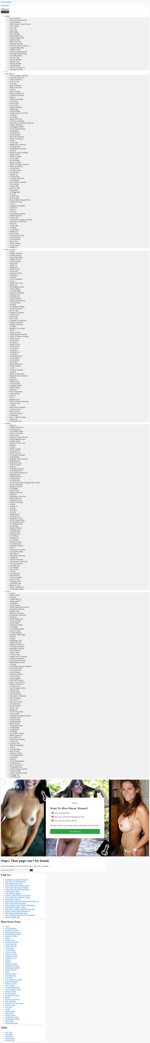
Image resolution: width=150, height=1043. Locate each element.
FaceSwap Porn (15, 237)
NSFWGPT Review (17, 680)
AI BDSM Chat (15, 583)
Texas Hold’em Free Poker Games (17, 885)
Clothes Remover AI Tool (19, 113)
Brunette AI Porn (16, 542)
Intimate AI (13, 506)
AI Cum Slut (14, 158)
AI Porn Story (14, 623)
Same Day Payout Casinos (14, 1003)
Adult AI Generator (16, 559)
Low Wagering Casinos (13, 980)
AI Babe (13, 405)
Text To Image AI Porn (18, 688)
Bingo (7, 938)
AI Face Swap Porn (16, 712)
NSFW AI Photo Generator (19, 336)
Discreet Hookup (16, 60)
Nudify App (14, 109)
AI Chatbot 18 (15, 451)
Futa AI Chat (14, 103)
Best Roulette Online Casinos (15, 907)
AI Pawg (13, 664)
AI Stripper (13, 350)
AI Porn (12, 508)
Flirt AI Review (15, 650)
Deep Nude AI (15, 575)
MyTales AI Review (17, 613)
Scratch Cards (10, 1005)
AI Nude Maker (15, 749)
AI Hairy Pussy (15, 763)
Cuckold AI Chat (16, 500)
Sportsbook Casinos (12, 1017)
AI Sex (12, 204)
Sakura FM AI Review (17, 301)
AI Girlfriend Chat (16, 524)
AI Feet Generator (16, 309)
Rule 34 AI (13, 241)
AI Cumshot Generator (18, 214)
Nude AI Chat (14, 269)
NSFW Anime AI (16, 735)
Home (7, 16)
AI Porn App (14, 198)
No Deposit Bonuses (12, 987)
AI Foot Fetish (15, 160)
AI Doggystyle (15, 192)
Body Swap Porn (16, 87)
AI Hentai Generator (17, 469)
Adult (7, 926)
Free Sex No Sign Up (17, 67)
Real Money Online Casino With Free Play (20, 909)
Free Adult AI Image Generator (20, 666)
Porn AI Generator (16, 392)
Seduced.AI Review (17, 645)
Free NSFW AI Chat (17, 733)
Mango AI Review (16, 486)
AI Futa (12, 447)
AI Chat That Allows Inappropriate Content (25, 483)
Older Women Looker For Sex (20, 24)
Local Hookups (15, 22)
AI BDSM (13, 731)
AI (6, 71)
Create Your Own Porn (18, 550)
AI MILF (13, 227)
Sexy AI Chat (14, 81)
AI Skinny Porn (15, 530)
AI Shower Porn (15, 409)
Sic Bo (7, 1009)
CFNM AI (13, 208)
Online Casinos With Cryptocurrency (18, 895)
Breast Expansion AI (17, 93)
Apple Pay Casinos (12, 930)
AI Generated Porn (16, 755)
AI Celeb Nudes (15, 291)
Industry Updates (11, 964)
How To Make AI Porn (18, 417)
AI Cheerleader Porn (17, 522)
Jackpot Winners (11, 970)
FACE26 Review (16, 670)
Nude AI (13, 759)
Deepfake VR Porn (16, 546)
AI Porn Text (14, 435)
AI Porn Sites (14, 652)
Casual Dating (10, 950)
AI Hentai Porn (15, 147)
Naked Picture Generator (18, 334)
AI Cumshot (14, 540)
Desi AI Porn (14, 233)
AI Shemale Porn (16, 356)
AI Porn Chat (14, 176)
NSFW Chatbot (15, 449)
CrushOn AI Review (17, 95)
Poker (7, 997)
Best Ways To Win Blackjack (15, 881)
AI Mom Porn (14, 479)
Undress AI (14, 174)
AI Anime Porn (15, 534)
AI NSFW (13, 510)
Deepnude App (15, 475)
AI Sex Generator (16, 279)
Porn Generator (10, 249)
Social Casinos (10, 1015)
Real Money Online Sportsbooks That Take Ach (22, 901)
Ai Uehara (13, 83)
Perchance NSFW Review (19, 437)
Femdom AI (14, 231)
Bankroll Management (13, 934)
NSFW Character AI (17, 587)
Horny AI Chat (15, 585)
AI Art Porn (14, 101)
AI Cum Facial (15, 239)
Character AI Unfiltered (18, 696)
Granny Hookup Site (17, 38)
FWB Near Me (15, 50)
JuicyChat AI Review (17, 78)
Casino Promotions (11, 942)
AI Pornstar (14, 757)
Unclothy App (15, 297)
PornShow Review (16, 674)
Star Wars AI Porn (16, 702)
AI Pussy (13, 378)
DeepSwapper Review (17, 439)
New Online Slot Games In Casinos (17, 897)
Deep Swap (14, 317)
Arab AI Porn (14, 714)
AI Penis (13, 305)
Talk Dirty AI (14, 554)
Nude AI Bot (14, 490)
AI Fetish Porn (15, 565)
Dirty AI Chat (14, 411)
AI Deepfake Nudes (17, 589)
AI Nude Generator (16, 370)
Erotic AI (13, 210)
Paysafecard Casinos (12, 995)
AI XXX (13, 512)
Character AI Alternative (18, 320)
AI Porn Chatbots (16, 577)
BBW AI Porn (15, 723)
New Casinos (10, 985)
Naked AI (13, 494)
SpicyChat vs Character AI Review (22, 123)
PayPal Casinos (10, 993)
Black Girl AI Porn (16, 166)
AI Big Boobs (14, 727)
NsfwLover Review (16, 139)
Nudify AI (13, 247)
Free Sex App (14, 58)
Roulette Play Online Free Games (17, 880)
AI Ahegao (13, 354)
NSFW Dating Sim (16, 619)
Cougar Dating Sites (17, 48)
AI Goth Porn (14, 360)
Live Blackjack (10, 976)
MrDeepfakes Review (17, 662)
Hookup (8, 962)
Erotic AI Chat (15, 188)
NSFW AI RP (14, 595)
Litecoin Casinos (11, 974)
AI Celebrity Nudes (16, 552)
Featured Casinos (11, 956)
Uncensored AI (15, 429)
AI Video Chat (15, 133)
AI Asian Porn (15, 686)
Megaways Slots (11, 983)
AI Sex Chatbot (15, 678)
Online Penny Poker (12, 891)
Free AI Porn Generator (18, 182)
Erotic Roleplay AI (16, 364)
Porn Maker (9, 74)
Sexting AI (13, 710)
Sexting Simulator (16, 107)
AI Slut (12, 141)
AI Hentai (13, 115)
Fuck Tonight (14, 26)
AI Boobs (13, 277)
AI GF (12, 397)
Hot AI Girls (14, 311)
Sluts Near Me (15, 40)
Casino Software (11, 946)
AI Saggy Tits (14, 775)
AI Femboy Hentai (16, 625)
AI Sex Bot (14, 362)
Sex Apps (8, 1007)
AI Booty (13, 597)
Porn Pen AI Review (17, 137)
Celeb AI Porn (15, 393)
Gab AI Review (15, 672)
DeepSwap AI (15, 399)
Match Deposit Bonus (12, 899)
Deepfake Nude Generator (19, 459)
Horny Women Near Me (18, 20)
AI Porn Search (15, 441)
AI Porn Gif (14, 741)
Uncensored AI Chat (17, 235)
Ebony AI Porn (15, 344)
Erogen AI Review (16, 492)
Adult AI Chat (15, 579)
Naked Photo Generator (18, 149)
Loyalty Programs (11, 981)
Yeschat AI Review (16, 322)
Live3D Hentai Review (18, 660)
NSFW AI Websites (16, 99)
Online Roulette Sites (12, 917)
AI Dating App (15, 777)
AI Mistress (14, 603)
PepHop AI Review (16, 684)
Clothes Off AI (15, 154)
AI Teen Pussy (15, 358)
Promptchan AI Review (18, 615)
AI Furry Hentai (15, 261)
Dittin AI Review (16, 498)
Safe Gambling (10, 1001)
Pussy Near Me (15, 18)
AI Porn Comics (15, 465)
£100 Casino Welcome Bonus (15, 903)
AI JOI (12, 251)
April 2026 (9, 1036)
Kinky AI (13, 467)
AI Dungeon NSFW (17, 127)
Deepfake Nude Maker (18, 635)
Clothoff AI (14, 558)
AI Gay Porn (14, 569)
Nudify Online (15, 388)
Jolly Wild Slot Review (13, 893)
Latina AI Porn (15, 338)
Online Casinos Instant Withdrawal (17, 911)
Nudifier (12, 639)
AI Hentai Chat (15, 718)
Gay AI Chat (14, 105)
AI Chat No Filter (16, 668)
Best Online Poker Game (14, 883)
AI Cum (12, 571)
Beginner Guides (11, 936)
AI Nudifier (14, 488)
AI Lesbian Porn (15, 544)
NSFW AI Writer (16, 156)
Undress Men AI (15, 599)
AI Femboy (14, 117)
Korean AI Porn (15, 706)
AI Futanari (14, 627)
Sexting (8, 423)
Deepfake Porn (15, 295)
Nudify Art (13, 285)
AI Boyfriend (14, 180)
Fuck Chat (13, 30)
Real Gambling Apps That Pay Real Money (20, 905)
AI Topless (13, 342)
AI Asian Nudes (15, 621)
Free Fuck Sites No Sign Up (19, 46)
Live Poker (9, 978)
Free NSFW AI (15, 737)
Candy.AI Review (16, 79)
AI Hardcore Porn (16, 202)
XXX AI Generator (16, 433)
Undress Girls (14, 611)
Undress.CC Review (17, 313)
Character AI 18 (15, 581)
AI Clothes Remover (17, 178)
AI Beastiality (14, 457)
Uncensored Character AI (18, 473)
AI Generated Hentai (17, 629)
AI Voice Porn (15, 676)
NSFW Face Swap (16, 283)
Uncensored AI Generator (19, 561)
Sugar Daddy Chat (16, 36)
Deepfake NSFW (16, 386)
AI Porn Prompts (15, 633)
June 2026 (8, 1034)
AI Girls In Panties (16, 413)
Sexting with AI (15, 601)
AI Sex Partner (15, 605)
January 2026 (10, 1038)
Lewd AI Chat (15, 743)
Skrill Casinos (10, 1011)
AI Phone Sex (14, 516)
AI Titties (13, 326)
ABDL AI (13, 265)
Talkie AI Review (16, 299)
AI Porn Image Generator (18, 769)
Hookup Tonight (15, 63)
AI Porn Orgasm (15, 366)
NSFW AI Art (14, 382)
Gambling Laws (10, 958)
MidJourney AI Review (18, 145)
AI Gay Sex (14, 318)
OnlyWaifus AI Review (18, 496)
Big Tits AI (13, 380)
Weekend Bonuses (11, 1023)
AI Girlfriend (14, 184)
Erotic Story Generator (17, 407)
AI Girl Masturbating (17, 761)
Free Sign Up (75, 831)
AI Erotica (13, 617)
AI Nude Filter (15, 384)
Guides (7, 960)
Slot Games (9, 1013)
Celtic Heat (5, 5)
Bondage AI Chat (16, 518)
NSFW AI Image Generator (19, 164)
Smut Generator (15, 91)
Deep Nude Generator (17, 739)
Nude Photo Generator (17, 556)
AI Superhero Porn (16, 725)
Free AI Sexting (15, 698)
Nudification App (16, 641)
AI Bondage (14, 526)
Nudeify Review (15, 643)
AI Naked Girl (15, 704)
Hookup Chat (14, 61)
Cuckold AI (14, 275)
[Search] (31, 870)
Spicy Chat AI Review (17, 682)
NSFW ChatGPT (16, 216)
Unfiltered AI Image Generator (20, 716)
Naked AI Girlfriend (17, 293)
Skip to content (6, 2)
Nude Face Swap (16, 463)
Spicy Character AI (16, 765)
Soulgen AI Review (16, 324)
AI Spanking (14, 131)
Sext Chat (13, 28)
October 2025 (10, 1040)
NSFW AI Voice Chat (17, 443)
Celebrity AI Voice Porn (18, 222)
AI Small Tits (14, 729)
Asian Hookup (15, 34)
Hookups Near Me (16, 69)
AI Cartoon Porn (15, 170)
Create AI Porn (15, 720)
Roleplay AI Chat (16, 273)
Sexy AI (12, 395)
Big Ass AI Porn (15, 162)
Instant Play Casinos (12, 966)
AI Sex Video (14, 245)
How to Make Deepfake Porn (20, 200)
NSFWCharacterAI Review (19, 607)
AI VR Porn (14, 536)
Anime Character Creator (18, 773)
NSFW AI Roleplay (16, 745)
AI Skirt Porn (14, 690)
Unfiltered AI (14, 538)
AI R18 (12, 593)
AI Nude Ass (14, 348)
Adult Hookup (15, 65)
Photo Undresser (15, 85)
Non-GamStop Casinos (13, 989)
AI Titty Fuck (14, 168)
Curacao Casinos (11, 954)
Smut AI (12, 637)
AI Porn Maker (15, 289)
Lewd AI (13, 212)
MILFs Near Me (15, 42)
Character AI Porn (16, 753)
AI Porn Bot (14, 226)
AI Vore (12, 89)
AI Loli (12, 281)
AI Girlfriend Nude (16, 431)
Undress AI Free (15, 259)
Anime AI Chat (15, 332)
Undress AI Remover (17, 658)
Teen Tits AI (14, 700)
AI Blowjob (14, 415)
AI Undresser (14, 229)
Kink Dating (14, 32)
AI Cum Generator (16, 563)
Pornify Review (15, 135)
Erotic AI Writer (15, 631)
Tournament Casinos (12, 1019)
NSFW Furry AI (15, 453)
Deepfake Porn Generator (18, 376)
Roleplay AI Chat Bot (17, 328)
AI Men (12, 504)
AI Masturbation (15, 722)
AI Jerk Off (14, 271)
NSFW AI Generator (17, 374)
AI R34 (12, 747)
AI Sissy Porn (14, 315)
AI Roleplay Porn (16, 471)
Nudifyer (13, 445)
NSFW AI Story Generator (19, 152)
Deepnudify (14, 190)
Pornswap (13, 390)
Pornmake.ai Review (17, 649)
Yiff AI (12, 330)
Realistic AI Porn (16, 528)
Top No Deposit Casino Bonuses (16, 887)
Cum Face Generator (17, 121)
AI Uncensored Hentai (17, 129)
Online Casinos (10, 991)
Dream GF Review (16, 484)
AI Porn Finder (15, 111)
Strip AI (12, 97)
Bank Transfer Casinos (13, 932)
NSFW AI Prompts (16, 502)
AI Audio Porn (15, 481)
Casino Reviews (11, 944)
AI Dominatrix (15, 573)
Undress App (14, 186)
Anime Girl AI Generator (18, 656)
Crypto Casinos (10, 952)
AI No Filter (14, 143)
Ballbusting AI (15, 461)
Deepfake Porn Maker (17, 206)
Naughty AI (14, 267)
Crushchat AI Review (17, 647)
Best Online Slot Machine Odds (16, 913)
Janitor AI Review (16, 119)
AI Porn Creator (15, 771)
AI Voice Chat (15, 654)
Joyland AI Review (16, 125)
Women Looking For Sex (18, 52)
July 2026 (8, 1032)
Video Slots (9, 1021)
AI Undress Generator (17, 455)
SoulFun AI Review (17, 427)
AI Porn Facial (15, 692)
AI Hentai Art (14, 352)
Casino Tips (9, 948)
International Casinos (12, 968)
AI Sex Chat (14, 708)
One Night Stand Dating (18, 54)
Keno (7, 972)
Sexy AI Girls (14, 751)
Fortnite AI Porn (15, 255)
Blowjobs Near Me (16, 44)
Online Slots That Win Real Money (17, 889)
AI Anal (12, 194)
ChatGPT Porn (15, 532)
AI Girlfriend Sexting (17, 307)
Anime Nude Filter (16, 257)
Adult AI (13, 372)
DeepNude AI (14, 514)
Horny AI (13, 224)
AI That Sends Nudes (17, 520)
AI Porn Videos (15, 243)
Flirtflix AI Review (16, 253)
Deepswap (13, 419)
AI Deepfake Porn (16, 767)
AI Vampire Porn (16, 421)
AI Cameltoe (14, 567)
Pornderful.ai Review (17, 609)
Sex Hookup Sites (16, 56)
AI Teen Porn (14, 172)
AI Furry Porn (15, 346)
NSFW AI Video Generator (19, 401)
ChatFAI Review (16, 477)
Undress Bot (14, 218)
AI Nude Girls (15, 403)
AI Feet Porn (14, 340)
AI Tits (12, 368)
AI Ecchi (13, 151)
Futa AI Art (14, 263)
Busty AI (13, 425)
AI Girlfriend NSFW (17, 287)
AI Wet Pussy (14, 196)
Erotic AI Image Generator (19, 76)
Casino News (10, 940)
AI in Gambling (10, 928)
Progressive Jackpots (12, 999)
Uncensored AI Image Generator (21, 220)
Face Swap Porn (15, 694)
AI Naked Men (15, 303)
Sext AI (12, 548)
